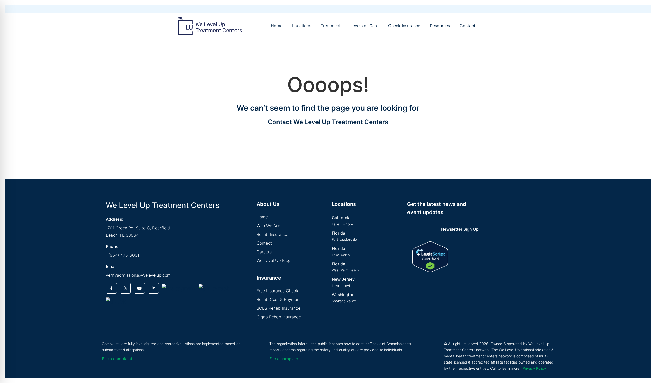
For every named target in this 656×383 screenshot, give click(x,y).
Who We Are (268, 225)
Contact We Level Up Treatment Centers (328, 122)
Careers (264, 251)
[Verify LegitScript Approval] (430, 257)
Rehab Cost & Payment (279, 299)
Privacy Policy (534, 368)
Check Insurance (404, 25)
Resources (440, 25)
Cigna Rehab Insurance (279, 316)
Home (276, 25)
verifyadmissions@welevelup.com (138, 275)
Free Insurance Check (277, 290)
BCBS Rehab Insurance (278, 308)
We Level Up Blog (274, 260)
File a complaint (117, 358)
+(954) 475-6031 (122, 255)
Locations (301, 25)
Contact (467, 25)
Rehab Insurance (272, 234)
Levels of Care (364, 25)
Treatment (331, 25)
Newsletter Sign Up (460, 229)
